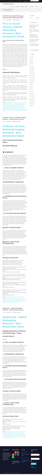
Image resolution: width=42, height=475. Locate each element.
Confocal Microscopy (13, 297)
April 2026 (31, 63)
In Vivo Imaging (16, 299)
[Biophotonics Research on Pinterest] (13, 455)
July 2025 (31, 84)
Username (34, 452)
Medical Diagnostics (9, 106)
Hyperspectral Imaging (19, 433)
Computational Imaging (6, 297)
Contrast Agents (15, 432)
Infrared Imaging (16, 434)
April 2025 (31, 91)
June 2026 (31, 61)
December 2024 (32, 100)
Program (26, 6)
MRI (6, 300)
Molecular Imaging (22, 106)
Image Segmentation (10, 299)
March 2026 (31, 66)
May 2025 (31, 89)
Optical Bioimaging (11, 108)
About (13, 6)
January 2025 (31, 98)
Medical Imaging (5, 435)
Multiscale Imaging (24, 300)
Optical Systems (13, 109)
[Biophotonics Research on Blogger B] (15, 452)
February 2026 (31, 68)
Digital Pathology (5, 298)
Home (10, 6)
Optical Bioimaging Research (19, 108)
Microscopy (21, 299)
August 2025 (31, 82)
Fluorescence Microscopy (12, 298)
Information (31, 6)
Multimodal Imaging (10, 300)
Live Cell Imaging (22, 434)
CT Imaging (19, 297)
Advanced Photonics (8, 102)
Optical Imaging (12, 301)
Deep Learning (24, 297)
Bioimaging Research (19, 102)
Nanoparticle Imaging (10, 436)
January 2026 (31, 70)
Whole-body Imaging (15, 302)
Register (22, 6)
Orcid (7, 69)
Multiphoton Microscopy (6, 107)
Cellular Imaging (21, 103)
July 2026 (31, 59)
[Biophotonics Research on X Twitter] (13, 452)
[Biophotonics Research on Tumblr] (15, 455)
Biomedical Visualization (9, 103)
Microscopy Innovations (12, 435)
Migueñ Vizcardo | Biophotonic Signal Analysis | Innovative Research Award (34, 40)
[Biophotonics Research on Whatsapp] (13, 457)
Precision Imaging (16, 110)
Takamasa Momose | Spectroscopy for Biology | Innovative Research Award (33, 35)
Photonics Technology (9, 110)
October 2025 (31, 77)
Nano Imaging (13, 107)
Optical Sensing (8, 109)
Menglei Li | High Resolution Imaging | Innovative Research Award (34, 31)
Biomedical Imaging (15, 296)
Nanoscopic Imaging (6, 301)
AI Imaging (14, 102)
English (32, 0)
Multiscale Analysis (17, 300)
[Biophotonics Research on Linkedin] (18, 455)
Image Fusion (19, 298)
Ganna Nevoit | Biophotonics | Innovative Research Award (34, 45)
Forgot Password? (34, 467)
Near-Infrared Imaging (19, 107)
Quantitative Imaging (18, 301)
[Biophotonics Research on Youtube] (18, 452)
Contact (36, 6)
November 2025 (32, 75)
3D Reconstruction (8, 296)
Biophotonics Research (8, 3)
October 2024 (31, 105)
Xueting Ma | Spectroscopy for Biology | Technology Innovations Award (34, 26)
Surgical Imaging (22, 110)
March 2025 (31, 93)
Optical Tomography (20, 109)
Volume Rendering (9, 302)
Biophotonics (16, 103)
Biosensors (18, 431)
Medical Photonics (15, 106)
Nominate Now (17, 6)
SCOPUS (4, 148)
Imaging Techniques (10, 434)
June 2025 (31, 86)
